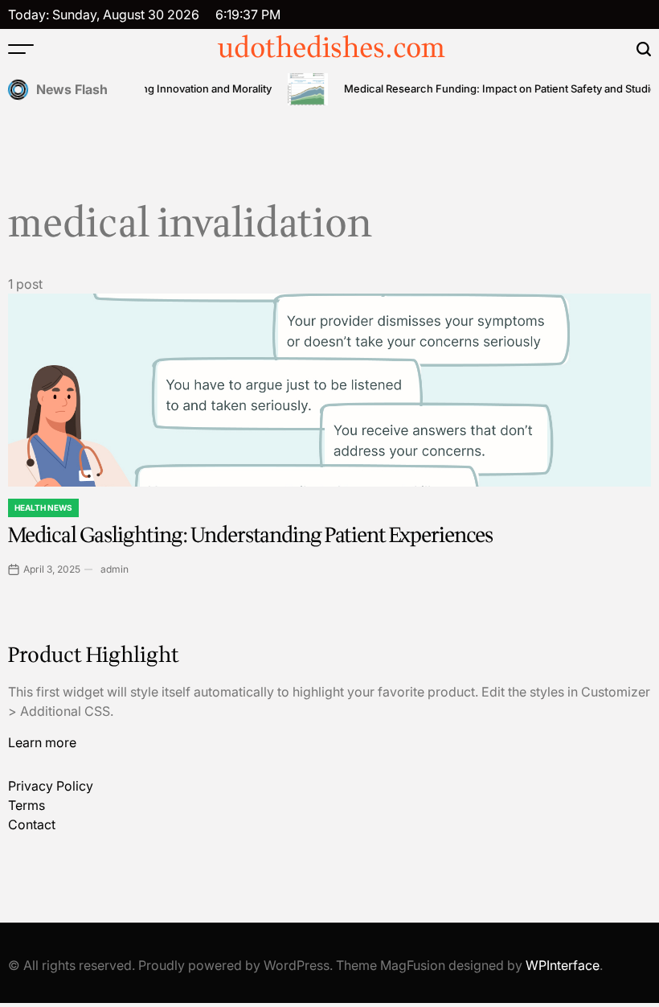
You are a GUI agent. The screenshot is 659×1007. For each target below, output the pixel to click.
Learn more (42, 742)
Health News (43, 507)
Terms (26, 805)
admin (114, 569)
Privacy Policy (50, 786)
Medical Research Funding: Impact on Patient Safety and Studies (497, 88)
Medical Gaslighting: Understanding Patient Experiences (250, 535)
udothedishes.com (331, 49)
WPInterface (563, 965)
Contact (31, 824)
